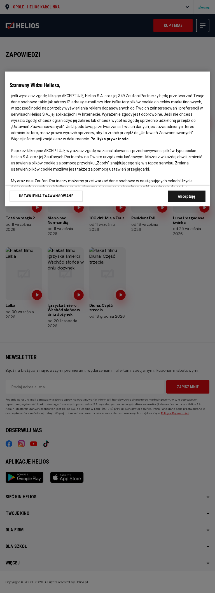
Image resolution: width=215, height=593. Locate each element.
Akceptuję (186, 196)
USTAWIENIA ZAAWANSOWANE (46, 196)
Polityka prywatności (110, 139)
